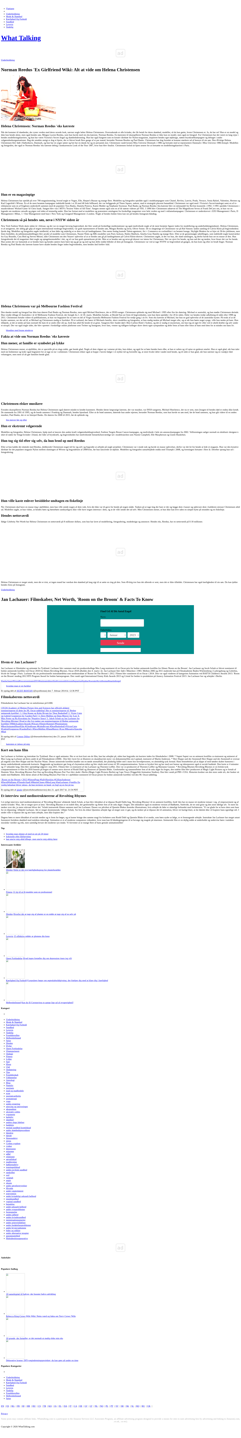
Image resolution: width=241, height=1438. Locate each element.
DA (65, 1406)
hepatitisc (10, 1204)
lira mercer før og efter (16, 420)
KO (50, 1406)
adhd (8, 1154)
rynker (9, 1146)
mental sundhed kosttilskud (18, 1127)
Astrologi (10, 1080)
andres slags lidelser (15, 1122)
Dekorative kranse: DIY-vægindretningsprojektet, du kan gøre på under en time (42, 1360)
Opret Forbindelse (14, 958)
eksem (9, 1183)
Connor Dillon (23, 736)
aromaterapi (11, 1098)
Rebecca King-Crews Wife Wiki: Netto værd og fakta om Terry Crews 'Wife (41, 1316)
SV (117, 1406)
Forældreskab (12, 1075)
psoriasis (10, 1088)
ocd (7, 1175)
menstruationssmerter (15, 1220)
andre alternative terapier (17, 1233)
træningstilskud (13, 1167)
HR (28, 1406)
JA (55, 1406)
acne (8, 1093)
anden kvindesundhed (16, 1217)
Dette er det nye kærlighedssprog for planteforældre (37, 870)
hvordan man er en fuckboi (18, 686)
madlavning (11, 1162)
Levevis (9, 24)
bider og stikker (13, 1230)
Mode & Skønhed (14, 16)
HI (23, 1406)
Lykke (9, 1059)
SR (122, 1406)
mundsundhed (12, 1199)
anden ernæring (13, 1104)
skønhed (10, 1119)
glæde (19, 790)
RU (143, 1406)
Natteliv (9, 1085)
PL (107, 1406)
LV (86, 1406)
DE (80, 1406)
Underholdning (13, 14)
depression (11, 1148)
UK (148, 1406)
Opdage (9, 1054)
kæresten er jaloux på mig (18, 744)
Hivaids (9, 1188)
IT (70, 1406)
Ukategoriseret (12, 1051)
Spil (8, 1061)
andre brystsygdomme (16, 1228)
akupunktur (11, 1109)
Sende (120, 643)
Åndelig (9, 27)
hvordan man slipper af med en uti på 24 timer (27, 834)
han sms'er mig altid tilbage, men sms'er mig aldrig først (31, 839)
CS (39, 1406)
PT (112, 1406)
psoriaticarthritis (13, 1096)
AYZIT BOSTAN (25, 691)
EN (2, 1406)
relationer (10, 1156)
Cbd (8, 1067)
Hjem (8, 1064)
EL (60, 1406)
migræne (10, 1151)
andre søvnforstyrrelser (16, 1185)
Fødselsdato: (106, 630)
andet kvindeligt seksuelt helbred (21, 1196)
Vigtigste (10, 8)
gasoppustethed (13, 1236)
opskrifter (10, 1172)
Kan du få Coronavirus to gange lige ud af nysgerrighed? (47, 1002)
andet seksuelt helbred (16, 1207)
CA (75, 1406)
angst (8, 1180)
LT (91, 1406)
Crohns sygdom (13, 1143)
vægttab (9, 1177)
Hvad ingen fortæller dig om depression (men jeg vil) (47, 958)
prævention (11, 1193)
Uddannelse (11, 1077)
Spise (8, 1040)
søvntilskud (11, 1159)
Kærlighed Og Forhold (16, 19)
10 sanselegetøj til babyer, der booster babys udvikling (31, 1294)
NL (96, 1406)
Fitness (9, 892)
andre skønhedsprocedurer (18, 1130)
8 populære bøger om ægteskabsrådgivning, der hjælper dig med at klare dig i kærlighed (67, 980)
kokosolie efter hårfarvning (18, 836)
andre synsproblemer (15, 1209)
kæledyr (9, 1117)
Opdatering (11, 1069)
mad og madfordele (15, 1090)
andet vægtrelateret (14, 1191)
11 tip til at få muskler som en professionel (32, 892)
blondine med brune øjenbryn (19, 330)
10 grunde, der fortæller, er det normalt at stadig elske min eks (34, 1338)
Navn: (103, 617)
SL (132, 1406)
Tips (8, 1072)
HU (34, 1406)
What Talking (21, 38)
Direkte (9, 870)
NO (101, 1406)
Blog (8, 1083)
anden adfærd (12, 1214)
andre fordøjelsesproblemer (18, 1225)
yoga (8, 1101)
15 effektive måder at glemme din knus (32, 936)
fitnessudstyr (12, 1138)
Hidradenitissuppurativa (17, 1238)
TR (44, 1406)
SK (127, 1406)
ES (7, 1406)
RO (137, 1406)
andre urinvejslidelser (16, 1222)
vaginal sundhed (13, 1201)
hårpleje (9, 1133)
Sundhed (10, 21)
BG (13, 1406)
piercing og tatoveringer (17, 1106)
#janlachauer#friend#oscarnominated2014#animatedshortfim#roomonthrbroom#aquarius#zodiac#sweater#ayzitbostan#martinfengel (61, 681)
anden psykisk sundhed (16, 1170)
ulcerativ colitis (13, 1112)
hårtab (9, 1135)
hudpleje (10, 1125)
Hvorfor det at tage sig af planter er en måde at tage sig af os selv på (44, 914)
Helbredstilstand (13, 1002)
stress (8, 1141)
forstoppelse (11, 1212)
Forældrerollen (12, 1035)
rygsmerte (10, 1114)
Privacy (4, 1413)
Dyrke (9, 1046)
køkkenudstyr (12, 1164)
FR (18, 1406)
